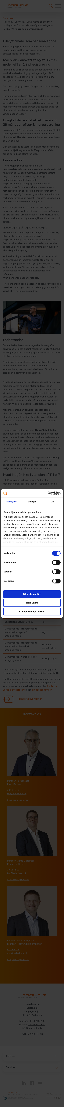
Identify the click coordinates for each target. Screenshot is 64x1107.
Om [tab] (52, 501)
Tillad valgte (32, 603)
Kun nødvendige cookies (32, 611)
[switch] (56, 562)
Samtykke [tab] (11, 501)
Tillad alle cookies (32, 594)
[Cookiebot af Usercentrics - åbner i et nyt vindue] (48, 493)
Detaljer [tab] (32, 501)
